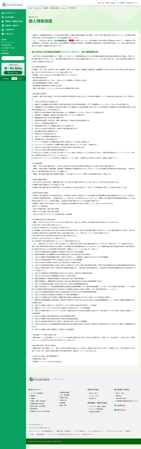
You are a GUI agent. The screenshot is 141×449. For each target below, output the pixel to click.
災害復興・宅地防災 (123, 390)
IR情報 (107, 3)
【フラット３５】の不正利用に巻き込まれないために (62, 434)
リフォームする (94, 396)
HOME (30, 8)
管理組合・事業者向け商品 (98, 403)
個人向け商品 (94, 390)
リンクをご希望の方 (79, 431)
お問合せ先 (63, 400)
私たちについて (38, 8)
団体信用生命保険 (6, 45)
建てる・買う (93, 393)
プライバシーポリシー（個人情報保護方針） (53, 40)
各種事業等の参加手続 (37, 403)
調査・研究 (101, 3)
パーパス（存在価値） (37, 393)
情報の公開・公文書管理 (37, 406)
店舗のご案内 (64, 397)
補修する (118, 396)
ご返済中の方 (121, 405)
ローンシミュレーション (8, 42)
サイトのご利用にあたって (95, 431)
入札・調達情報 (120, 3)
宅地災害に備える (121, 398)
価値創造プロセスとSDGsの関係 (40, 411)
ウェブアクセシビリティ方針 (114, 431)
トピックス (4, 50)
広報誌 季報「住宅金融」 (38, 401)
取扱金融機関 (5, 53)
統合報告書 (33, 409)
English (20, 78)
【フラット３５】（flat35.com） (38, 428)
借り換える (92, 398)
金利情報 (3, 40)
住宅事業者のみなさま (131, 3)
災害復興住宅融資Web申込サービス (127, 401)
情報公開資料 (40, 434)
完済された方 (121, 410)
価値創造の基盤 (55, 8)
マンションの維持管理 (96, 409)
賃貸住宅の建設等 (94, 411)
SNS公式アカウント (87, 434)
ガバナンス (63, 8)
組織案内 (46, 8)
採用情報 (112, 3)
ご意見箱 (127, 431)
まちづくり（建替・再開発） (98, 406)
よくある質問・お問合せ (8, 48)
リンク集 (31, 434)
